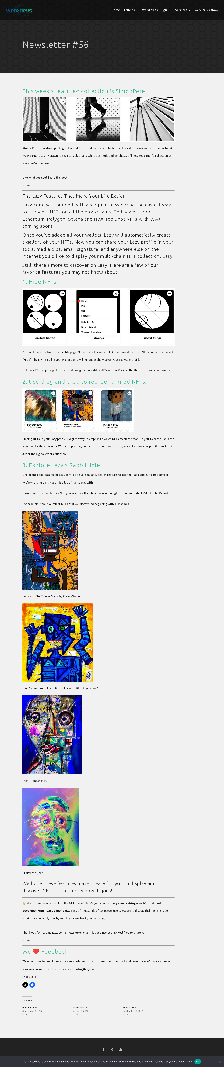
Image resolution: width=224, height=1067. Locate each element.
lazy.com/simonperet (36, 163)
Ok (197, 1061)
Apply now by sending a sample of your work (71, 918)
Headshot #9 (38, 781)
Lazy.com (58, 932)
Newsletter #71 (131, 1007)
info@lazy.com (85, 969)
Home (116, 10)
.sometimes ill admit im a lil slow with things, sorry (63, 688)
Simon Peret (31, 148)
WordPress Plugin (155, 10)
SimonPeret (132, 91)
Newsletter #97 (81, 1007)
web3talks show (206, 10)
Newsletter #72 (30, 1007)
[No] (219, 1061)
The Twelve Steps (46, 596)
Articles (129, 10)
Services (181, 10)
